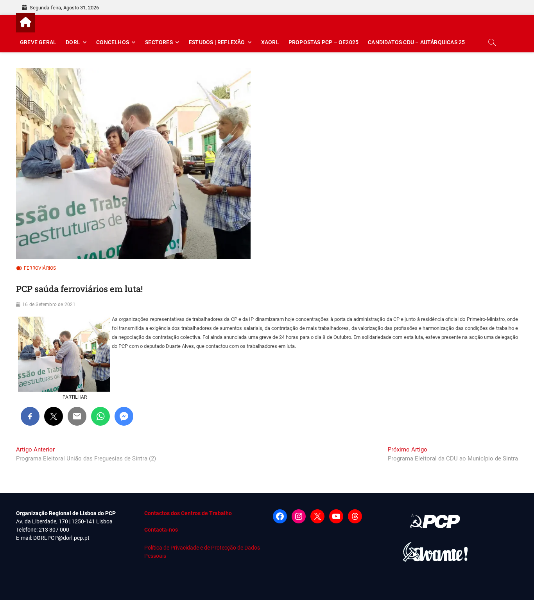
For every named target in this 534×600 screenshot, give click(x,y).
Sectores (159, 42)
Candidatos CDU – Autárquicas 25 (416, 42)
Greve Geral (38, 42)
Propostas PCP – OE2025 (323, 42)
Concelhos (112, 42)
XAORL (270, 42)
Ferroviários (40, 268)
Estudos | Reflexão (217, 42)
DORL (73, 42)
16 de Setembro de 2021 (48, 304)
